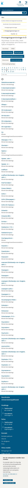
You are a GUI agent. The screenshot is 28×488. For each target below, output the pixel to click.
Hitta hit (3, 439)
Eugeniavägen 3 (8, 429)
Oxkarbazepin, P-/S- (7, 316)
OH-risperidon (6, 127)
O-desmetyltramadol (8, 88)
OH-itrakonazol (6, 110)
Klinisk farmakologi (7, 52)
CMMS (12, 48)
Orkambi (4, 210)
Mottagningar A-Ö (6, 451)
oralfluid (4, 169)
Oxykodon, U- (5, 365)
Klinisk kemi (5, 60)
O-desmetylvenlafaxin (8, 99)
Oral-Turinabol (6, 183)
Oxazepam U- (5, 294)
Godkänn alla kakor (9, 483)
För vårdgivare (5, 441)
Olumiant (4, 145)
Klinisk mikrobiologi (16, 60)
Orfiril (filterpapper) (7, 199)
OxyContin (4, 333)
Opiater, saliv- (5, 158)
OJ (2, 132)
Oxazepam (4, 270)
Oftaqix (3, 104)
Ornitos (3, 221)
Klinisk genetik (18, 52)
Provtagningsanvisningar (11, 27)
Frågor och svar (5, 453)
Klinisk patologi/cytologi (8, 64)
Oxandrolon (5, 251)
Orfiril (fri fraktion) (7, 205)
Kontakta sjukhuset (6, 436)
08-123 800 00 (8, 410)
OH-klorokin (5, 115)
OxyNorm (4, 381)
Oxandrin (4, 246)
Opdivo (3, 151)
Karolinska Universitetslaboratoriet (11, 24)
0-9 (13, 71)
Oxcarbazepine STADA (8, 300)
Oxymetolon (5, 376)
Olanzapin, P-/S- (6, 140)
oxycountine (5, 346)
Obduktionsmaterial (7, 82)
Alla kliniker (5, 48)
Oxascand (4, 257)
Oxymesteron (5, 370)
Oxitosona (4, 311)
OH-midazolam (6, 121)
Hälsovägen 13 (8, 415)
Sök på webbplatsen (7, 10)
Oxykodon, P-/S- (6, 359)
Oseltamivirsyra (6, 232)
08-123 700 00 (8, 424)
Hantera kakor (8, 480)
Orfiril (3, 194)
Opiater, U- (4, 164)
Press (3, 444)
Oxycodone (5, 322)
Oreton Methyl (6, 188)
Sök (24, 12)
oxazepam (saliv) (6, 289)
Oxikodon (4, 305)
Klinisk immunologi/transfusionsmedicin (12, 56)
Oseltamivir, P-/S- (7, 227)
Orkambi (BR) (5, 216)
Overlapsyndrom (6, 238)
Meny (26, 4)
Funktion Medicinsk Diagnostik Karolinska (11, 20)
